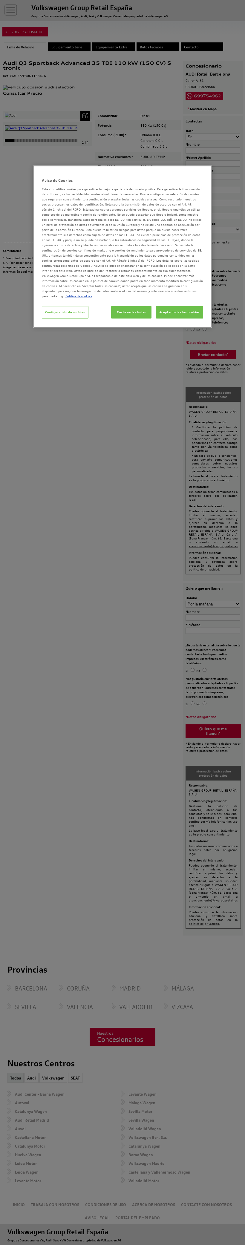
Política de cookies (78, 296)
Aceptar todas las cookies (179, 312)
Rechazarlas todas (131, 312)
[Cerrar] (203, 173)
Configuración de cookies (65, 312)
